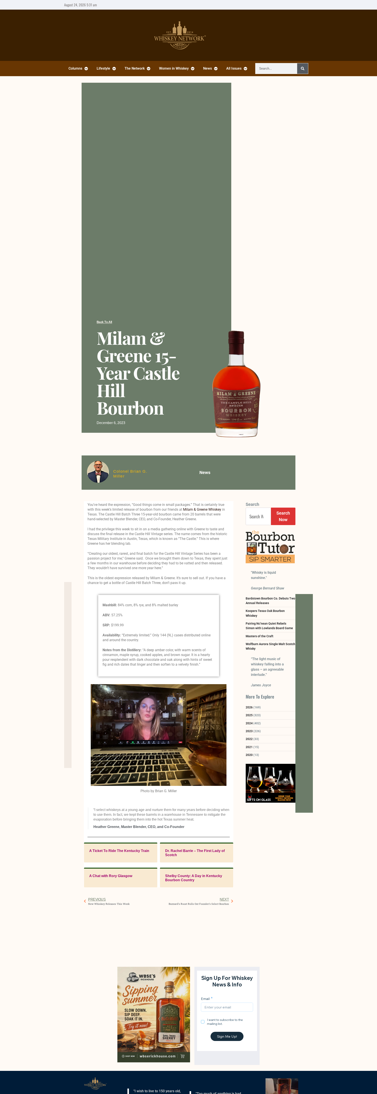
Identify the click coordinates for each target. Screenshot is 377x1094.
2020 (249, 755)
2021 (249, 747)
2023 (249, 731)
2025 (249, 715)
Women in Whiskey (174, 68)
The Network (135, 68)
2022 (249, 739)
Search (252, 504)
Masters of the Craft (259, 636)
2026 (249, 707)
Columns (75, 68)
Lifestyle (103, 68)
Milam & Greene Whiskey (202, 509)
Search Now (283, 516)
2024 (249, 723)
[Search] (302, 68)
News (207, 68)
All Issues (234, 68)
